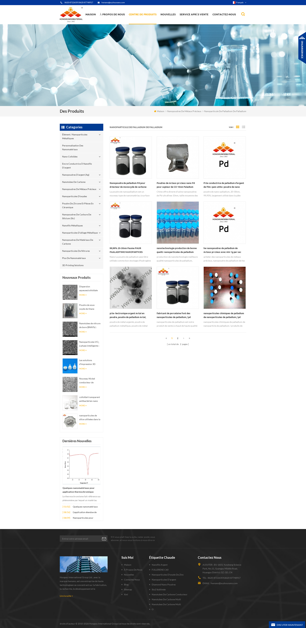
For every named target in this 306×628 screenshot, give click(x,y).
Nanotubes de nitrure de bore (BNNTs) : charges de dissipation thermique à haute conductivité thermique (89, 325)
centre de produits (143, 14)
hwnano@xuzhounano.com (113, 2)
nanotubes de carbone (73, 182)
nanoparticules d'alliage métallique (80, 232)
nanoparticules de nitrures (76, 251)
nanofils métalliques (72, 225)
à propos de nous (112, 14)
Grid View (237, 127)
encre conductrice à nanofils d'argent (77, 165)
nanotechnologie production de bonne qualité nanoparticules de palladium (177, 250)
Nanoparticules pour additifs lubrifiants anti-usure (84, 518)
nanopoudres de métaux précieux (146, 20)
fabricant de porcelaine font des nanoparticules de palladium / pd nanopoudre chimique (174, 315)
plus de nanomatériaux (74, 258)
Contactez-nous (224, 14)
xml (126, 594)
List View (243, 127)
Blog (126, 584)
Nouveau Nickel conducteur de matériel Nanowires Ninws (89, 380)
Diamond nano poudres (164, 584)
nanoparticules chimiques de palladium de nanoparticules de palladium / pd (224, 315)
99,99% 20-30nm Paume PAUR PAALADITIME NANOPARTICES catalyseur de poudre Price (126, 250)
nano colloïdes (69, 156)
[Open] (302, 48)
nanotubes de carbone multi (166, 599)
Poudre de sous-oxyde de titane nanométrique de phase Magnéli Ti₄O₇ (89, 307)
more (82, 295)
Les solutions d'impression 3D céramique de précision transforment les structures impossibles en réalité (87, 362)
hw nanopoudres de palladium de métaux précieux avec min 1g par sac (222, 250)
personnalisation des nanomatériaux (72, 147)
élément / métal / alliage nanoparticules (173, 22)
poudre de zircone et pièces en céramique (146, 19)
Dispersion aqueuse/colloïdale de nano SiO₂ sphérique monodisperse (88, 288)
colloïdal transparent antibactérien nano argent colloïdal (89, 399)
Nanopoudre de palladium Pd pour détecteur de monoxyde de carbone (128, 185)
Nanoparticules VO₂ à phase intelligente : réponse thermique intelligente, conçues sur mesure (89, 344)
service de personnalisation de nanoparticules (117, 21)
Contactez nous (132, 579)
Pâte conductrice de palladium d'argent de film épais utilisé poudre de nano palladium (224, 185)
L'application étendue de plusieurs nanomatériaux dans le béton (85, 512)
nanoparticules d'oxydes (74, 196)
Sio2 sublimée (159, 589)
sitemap (128, 589)
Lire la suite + (66, 595)
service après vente (194, 14)
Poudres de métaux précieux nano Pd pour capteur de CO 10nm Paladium (176, 185)
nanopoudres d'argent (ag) (75, 174)
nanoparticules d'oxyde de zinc (168, 574)
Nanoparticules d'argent (164, 579)
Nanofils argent (160, 564)
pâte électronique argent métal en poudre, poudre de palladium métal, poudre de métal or (128, 315)
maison (90, 14)
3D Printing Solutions (73, 265)
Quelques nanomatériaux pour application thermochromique (78, 490)
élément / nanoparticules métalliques (143, 23)
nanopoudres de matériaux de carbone (77, 241)
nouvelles (168, 14)
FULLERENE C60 (160, 569)
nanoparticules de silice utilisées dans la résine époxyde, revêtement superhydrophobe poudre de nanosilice (89, 417)
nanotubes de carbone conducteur (169, 594)
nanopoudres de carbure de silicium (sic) (76, 216)
